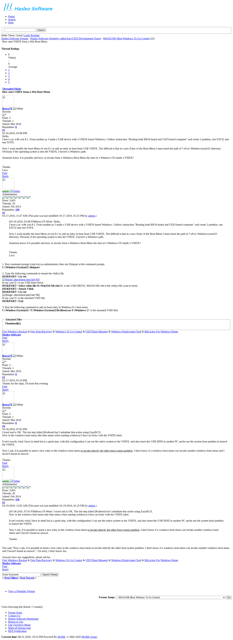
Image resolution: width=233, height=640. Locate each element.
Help (10, 22)
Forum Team (15, 612)
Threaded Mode (11, 88)
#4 (3, 426)
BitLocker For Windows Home (161, 331)
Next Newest (27, 577)
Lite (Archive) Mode (19, 624)
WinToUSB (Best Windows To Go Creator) (126, 38)
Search (12, 19)
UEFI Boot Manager (96, 331)
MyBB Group (89, 636)
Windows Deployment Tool (126, 331)
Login (27, 35)
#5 (3, 502)
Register (35, 35)
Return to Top (15, 621)
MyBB (61, 636)
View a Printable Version (21, 591)
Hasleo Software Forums (14, 38)
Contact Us (14, 615)
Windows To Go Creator (68, 331)
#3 (3, 377)
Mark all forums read (19, 628)
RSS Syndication (17, 631)
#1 (3, 130)
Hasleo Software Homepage (23, 618)
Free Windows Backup (14, 331)
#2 (3, 212)
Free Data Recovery (41, 331)
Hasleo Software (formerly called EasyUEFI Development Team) (65, 38)
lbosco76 (7, 108)
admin (91, 215)
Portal (11, 16)
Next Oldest (11, 577)
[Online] (15, 191)
